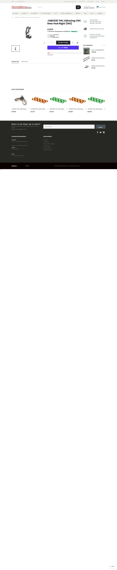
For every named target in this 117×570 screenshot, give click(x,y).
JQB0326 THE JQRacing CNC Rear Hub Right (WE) (64, 22)
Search (78, 7)
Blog (97, 1)
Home (12, 17)
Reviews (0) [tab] (24, 61)
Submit (100, 127)
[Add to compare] (77, 43)
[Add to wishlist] (73, 43)
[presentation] (103, 45)
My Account (82, 1)
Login (102, 1)
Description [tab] (15, 61)
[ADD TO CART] (27, 96)
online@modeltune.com (18, 155)
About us (45, 140)
